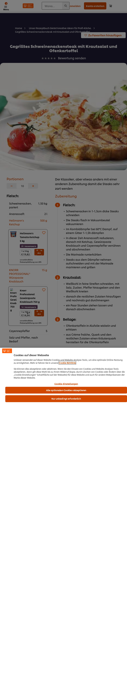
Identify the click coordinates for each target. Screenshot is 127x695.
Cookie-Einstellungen (66, 383)
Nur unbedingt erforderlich (66, 398)
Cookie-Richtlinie (67, 362)
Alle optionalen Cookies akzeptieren (66, 390)
